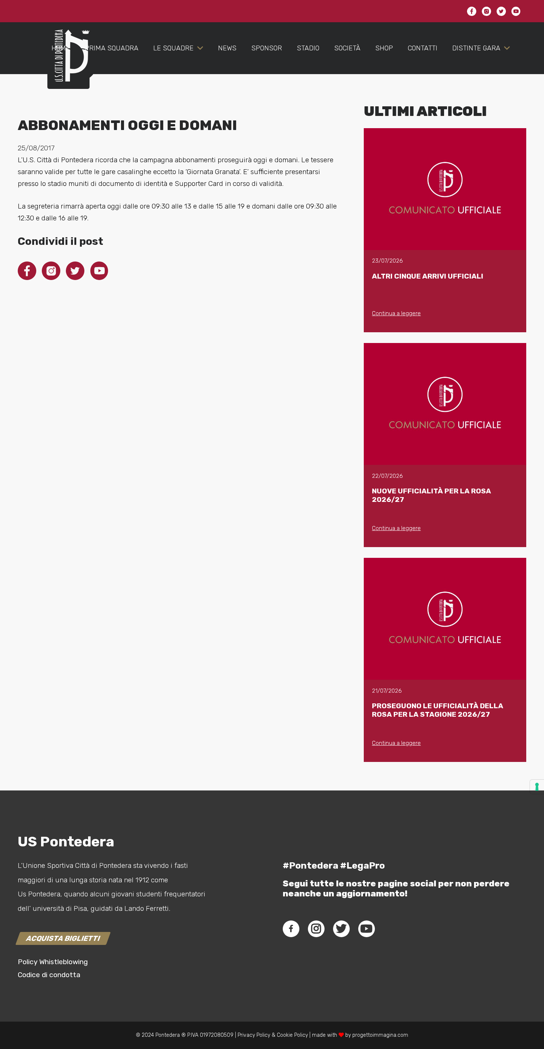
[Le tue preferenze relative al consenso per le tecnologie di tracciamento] (537, 787)
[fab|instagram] (316, 929)
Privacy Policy (253, 1035)
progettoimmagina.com (380, 1035)
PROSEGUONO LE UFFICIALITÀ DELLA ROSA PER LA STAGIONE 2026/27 (437, 710)
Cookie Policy (292, 1035)
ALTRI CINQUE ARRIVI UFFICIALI (427, 276)
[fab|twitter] (341, 929)
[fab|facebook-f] (291, 929)
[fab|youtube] (366, 929)
